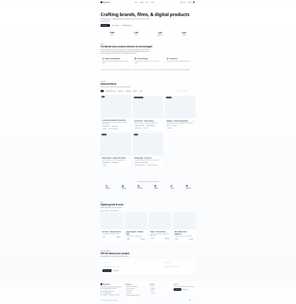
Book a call (183, 2)
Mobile (135, 91)
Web (141, 91)
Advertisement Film (110, 91)
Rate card (185, 289)
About (136, 2)
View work (104, 25)
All (102, 91)
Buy (120, 237)
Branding (128, 91)
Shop (147, 2)
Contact (152, 2)
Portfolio (142, 2)
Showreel (116, 25)
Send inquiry (107, 270)
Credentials (177, 289)
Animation (120, 91)
